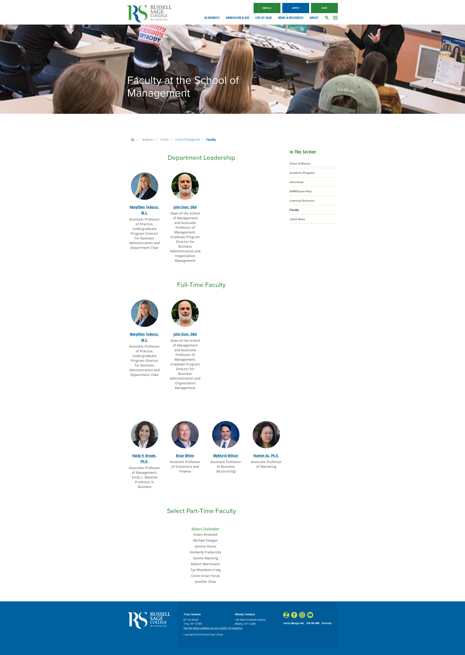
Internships (297, 182)
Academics (148, 139)
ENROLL (267, 8)
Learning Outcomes (302, 201)
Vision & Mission (300, 163)
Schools (164, 139)
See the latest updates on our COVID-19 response (212, 628)
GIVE (324, 8)
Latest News (297, 219)
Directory (326, 623)
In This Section (303, 152)
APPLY (295, 8)
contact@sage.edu (293, 623)
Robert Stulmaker (205, 528)
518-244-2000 (312, 623)
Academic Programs (302, 173)
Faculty (211, 139)
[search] (327, 17)
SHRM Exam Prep (301, 191)
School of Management (187, 139)
